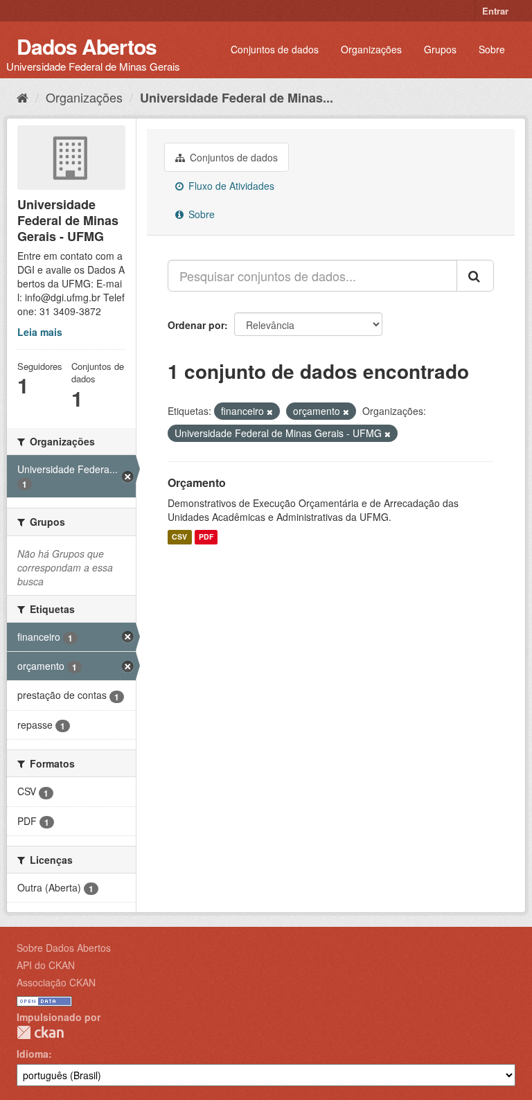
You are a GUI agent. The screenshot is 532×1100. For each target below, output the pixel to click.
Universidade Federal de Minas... (236, 98)
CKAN (40, 1032)
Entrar (495, 10)
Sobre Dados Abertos (64, 948)
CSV (179, 537)
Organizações (371, 49)
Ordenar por (196, 325)
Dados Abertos (87, 46)
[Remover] (270, 411)
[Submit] (475, 276)
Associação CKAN (56, 982)
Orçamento (197, 482)
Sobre (492, 49)
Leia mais (39, 332)
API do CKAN (46, 965)
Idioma (32, 1054)
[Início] (22, 97)
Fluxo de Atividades (230, 186)
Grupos (440, 49)
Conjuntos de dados (275, 49)
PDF (206, 537)
